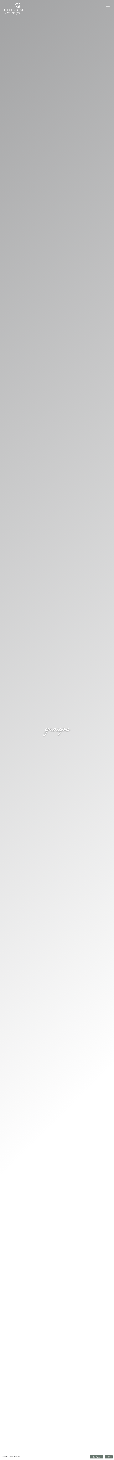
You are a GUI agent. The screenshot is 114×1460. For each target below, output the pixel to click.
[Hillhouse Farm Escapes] (13, 9)
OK (109, 1457)
